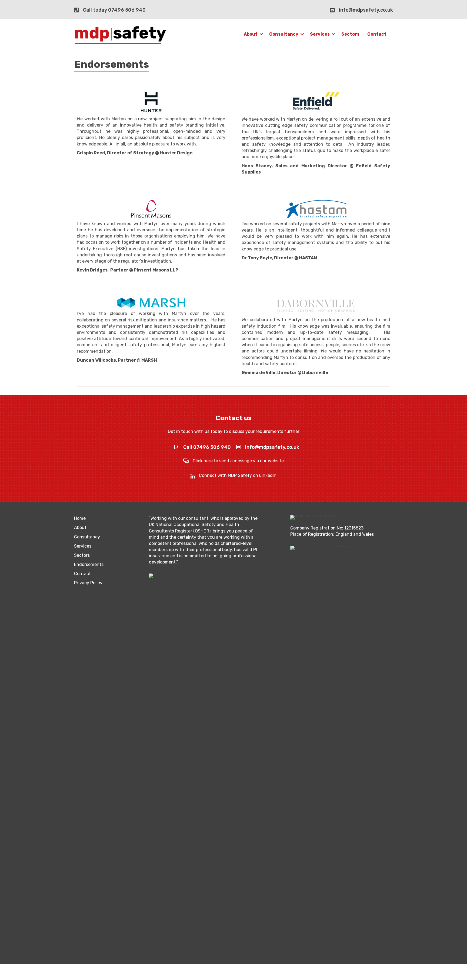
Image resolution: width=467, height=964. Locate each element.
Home (80, 518)
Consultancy (283, 34)
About (251, 34)
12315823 (353, 528)
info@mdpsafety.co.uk (366, 10)
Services (320, 34)
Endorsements (89, 564)
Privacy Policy (88, 582)
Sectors (350, 34)
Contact (376, 34)
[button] (261, 34)
